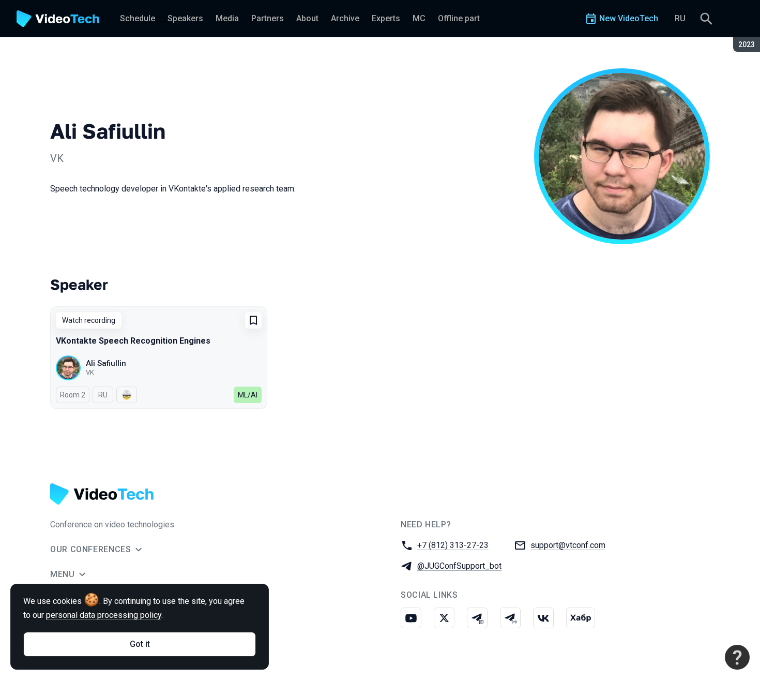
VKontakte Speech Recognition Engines (133, 341)
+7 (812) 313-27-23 (453, 545)
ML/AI (247, 395)
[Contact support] (737, 657)
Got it (140, 644)
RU (680, 18)
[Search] (706, 18)
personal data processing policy (103, 615)
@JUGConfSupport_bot (459, 566)
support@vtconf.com (567, 545)
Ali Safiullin (106, 363)
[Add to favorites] (253, 320)
